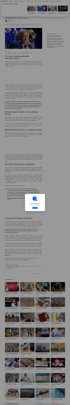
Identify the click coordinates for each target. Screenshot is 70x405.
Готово (35, 207)
